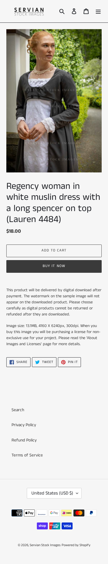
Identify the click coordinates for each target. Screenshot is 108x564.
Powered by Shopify (76, 545)
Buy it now (54, 266)
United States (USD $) (52, 493)
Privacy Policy (24, 425)
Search (18, 410)
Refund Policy (24, 440)
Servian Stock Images (45, 545)
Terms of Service (27, 455)
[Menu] (98, 11)
